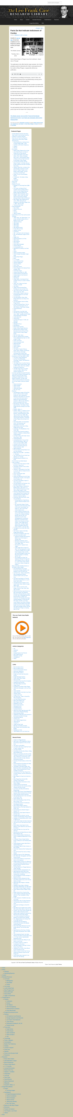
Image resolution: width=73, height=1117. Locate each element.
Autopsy (6, 1045)
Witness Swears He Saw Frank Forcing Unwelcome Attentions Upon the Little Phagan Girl (22, 952)
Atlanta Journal (37, 122)
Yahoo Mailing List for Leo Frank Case (21, 731)
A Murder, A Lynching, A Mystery (19, 136)
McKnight (15, 322)
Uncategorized (16, 657)
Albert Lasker (16, 240)
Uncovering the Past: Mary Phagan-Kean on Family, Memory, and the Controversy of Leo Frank (22, 773)
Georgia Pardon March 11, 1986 (20, 272)
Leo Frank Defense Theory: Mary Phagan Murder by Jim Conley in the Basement (21, 299)
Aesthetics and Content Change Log (21, 144)
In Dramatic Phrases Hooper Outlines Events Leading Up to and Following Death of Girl (22, 840)
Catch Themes (59, 964)
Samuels (15, 212)
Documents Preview (18, 266)
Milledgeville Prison (18, 323)
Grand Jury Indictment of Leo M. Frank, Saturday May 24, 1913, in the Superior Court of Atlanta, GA (22, 478)
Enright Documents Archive (11, 1012)
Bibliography (9, 980)
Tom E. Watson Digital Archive (20, 720)
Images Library (17, 685)
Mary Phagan (30, 124)
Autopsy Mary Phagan (18, 256)
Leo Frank (6, 978)
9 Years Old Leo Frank (18, 228)
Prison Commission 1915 (19, 342)
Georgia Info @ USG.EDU (19, 682)
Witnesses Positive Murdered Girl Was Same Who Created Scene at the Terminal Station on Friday (22, 880)
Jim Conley (21, 124)
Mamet (15, 210)
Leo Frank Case (17, 295)
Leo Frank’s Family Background (20, 357)
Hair (16, 502)
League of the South (18, 695)
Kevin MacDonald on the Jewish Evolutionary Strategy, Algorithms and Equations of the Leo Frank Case (21, 570)
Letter (15, 309)
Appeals (6, 1051)
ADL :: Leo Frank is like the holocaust (21, 233)
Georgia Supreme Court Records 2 (21, 275)
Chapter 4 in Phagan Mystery (20, 739)
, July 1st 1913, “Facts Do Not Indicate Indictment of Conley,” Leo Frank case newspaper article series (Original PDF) (26, 117)
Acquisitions (16, 231)
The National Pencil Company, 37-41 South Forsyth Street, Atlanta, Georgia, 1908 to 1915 (22, 584)
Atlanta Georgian (17, 385)
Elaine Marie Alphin (9, 1058)
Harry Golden (16, 207)
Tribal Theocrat (17, 721)
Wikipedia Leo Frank (18, 730)
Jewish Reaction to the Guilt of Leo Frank (22, 692)
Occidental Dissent (17, 707)
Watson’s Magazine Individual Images (21, 354)
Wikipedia (6, 1083)
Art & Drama (14, 149)
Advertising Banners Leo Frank (20, 238)
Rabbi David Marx (17, 343)
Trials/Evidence (47, 19)
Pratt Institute (16, 361)
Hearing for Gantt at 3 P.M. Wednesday (22, 854)
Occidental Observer (18, 709)
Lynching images (10, 1090)
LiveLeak (6, 1075)
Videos (15, 658)
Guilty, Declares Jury (18, 798)
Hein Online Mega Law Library (20, 683)
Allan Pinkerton (17, 241)
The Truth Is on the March (19, 745)
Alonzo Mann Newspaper (19, 244)
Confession (9, 1001)
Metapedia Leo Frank (18, 703)
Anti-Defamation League (10, 1060)
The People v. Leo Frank (10, 1110)
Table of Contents (17, 213)
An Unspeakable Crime (18, 247)
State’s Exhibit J (10, 1034)
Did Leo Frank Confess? (19, 672)
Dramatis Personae (37, 19)
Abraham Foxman (17, 230)
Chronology (7, 1038)
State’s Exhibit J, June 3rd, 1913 (21, 526)
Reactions (56, 19)
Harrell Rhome (8, 1079)
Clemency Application (18, 262)
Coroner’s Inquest (8, 1047)
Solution (6, 999)
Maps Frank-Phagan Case (19, 700)
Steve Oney (16, 347)
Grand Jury (7, 1049)
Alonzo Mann (16, 242)
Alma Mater (9, 982)
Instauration (7, 1073)
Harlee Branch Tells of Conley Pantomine (22, 900)
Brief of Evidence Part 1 (18, 667)
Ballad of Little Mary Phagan (11, 1105)
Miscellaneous (16, 325)
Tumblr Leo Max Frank (18, 724)
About (21, 19)
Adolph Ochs (16, 237)
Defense (6, 1014)
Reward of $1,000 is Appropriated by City (22, 869)
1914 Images (16, 226)
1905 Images (16, 223)
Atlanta (15, 251)
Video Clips (16, 179)
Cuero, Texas (16, 265)
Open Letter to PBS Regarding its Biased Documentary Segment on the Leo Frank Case (22, 743)
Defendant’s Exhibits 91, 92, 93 (14, 1023)
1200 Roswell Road (17, 221)
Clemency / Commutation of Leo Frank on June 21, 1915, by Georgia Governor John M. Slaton (22, 471)
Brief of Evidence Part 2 (18, 668)
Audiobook (16, 650)
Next (42, 28)
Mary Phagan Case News (19, 702)
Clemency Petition (17, 263)
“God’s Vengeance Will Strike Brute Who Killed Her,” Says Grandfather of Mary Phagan (22, 895)
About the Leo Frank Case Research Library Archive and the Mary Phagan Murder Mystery (19, 139)
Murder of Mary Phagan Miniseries (21, 328)
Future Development (16, 206)
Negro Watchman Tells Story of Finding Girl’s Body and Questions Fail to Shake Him (22, 931)
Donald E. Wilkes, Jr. (18, 409)
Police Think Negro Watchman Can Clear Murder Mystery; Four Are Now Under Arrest (22, 927)
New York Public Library (18, 335)
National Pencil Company (12, 1008)
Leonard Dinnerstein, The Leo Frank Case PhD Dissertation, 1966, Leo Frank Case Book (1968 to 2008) (21, 441)
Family (8, 984)
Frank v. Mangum (17, 474)
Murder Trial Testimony (10, 1044)
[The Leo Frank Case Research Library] (36, 11)
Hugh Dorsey (15, 124)
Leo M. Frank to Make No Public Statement (23, 821)
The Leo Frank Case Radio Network (19, 461)
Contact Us (14, 182)
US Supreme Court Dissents (13, 1016)
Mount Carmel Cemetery (19, 326)
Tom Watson (9, 1004)
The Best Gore (17, 718)
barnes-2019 (14, 181)
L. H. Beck (26, 124)
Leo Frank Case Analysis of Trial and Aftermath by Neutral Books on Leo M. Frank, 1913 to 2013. (21, 580)
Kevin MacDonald (10, 1010)
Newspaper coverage (24, 122)
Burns (15, 258)
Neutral (8, 1003)
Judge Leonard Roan (9, 995)
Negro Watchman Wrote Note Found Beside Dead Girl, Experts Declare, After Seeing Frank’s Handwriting (22, 873)
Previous (37, 28)
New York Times (17, 389)
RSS (43, 23)
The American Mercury (18, 717)
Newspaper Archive (17, 706)
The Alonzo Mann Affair (18, 205)
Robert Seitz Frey (8, 1070)
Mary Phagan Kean (9, 990)
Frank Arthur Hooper (18, 270)
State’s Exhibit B (17, 346)
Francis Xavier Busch (9, 1064)
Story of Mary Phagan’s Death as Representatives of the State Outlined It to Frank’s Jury (22, 807)
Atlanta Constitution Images (19, 252)
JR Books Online (17, 693)
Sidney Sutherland (9, 1081)
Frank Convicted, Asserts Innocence (21, 794)
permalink (14, 125)
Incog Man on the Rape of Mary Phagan (22, 686)
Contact (27, 19)
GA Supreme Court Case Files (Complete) (22, 681)
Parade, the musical (9, 1109)
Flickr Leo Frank (17, 679)
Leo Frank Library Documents (20, 699)
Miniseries (6, 1107)
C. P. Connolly (16, 259)
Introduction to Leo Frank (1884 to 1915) (20, 356)
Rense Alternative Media (19, 713)
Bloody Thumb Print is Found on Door (21, 892)
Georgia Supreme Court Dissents (14, 1018)
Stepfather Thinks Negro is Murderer (21, 885)
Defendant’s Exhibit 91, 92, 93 (21, 540)
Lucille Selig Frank (17, 316)
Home (15, 19)
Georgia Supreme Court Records (20, 652)
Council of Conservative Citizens (20, 669)
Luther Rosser (16, 318)
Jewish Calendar (17, 690)
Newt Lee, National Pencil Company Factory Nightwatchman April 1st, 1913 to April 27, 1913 (22, 338)
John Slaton (16, 286)
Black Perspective (8, 1062)
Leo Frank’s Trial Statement (13, 1019)
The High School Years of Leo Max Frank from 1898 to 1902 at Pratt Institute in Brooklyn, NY (21, 370)
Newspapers (7, 1092)
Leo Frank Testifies (17, 749)
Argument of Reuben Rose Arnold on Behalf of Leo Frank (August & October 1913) (22, 538)
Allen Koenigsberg (11, 1006)
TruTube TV (16, 722)
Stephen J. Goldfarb (9, 1071)
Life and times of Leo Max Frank (20, 311)
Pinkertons (7, 1055)
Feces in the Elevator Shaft (19, 473)
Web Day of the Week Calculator (20, 725)
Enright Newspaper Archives (19, 676)
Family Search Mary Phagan (19, 678)
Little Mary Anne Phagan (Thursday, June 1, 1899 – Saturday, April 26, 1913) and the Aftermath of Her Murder (22, 314)
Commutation (7, 1042)
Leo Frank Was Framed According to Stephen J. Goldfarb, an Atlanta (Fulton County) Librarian (22, 433)
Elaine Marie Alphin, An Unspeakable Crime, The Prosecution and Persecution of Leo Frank (21, 423)
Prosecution (7, 1027)
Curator (25, 35)
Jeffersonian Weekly (18, 388)
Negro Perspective (17, 448)
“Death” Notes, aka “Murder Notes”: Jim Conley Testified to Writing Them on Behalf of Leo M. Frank (22, 219)
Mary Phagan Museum (18, 654)
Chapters (15, 146)
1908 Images (16, 224)
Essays (15, 651)
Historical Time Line (18, 209)
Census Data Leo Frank (18, 261)
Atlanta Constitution (18, 384)
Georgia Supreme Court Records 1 (21, 273)
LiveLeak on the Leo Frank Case (20, 444)
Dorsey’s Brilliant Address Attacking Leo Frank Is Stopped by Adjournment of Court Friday (22, 836)
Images (6, 1088)
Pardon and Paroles (18, 340)
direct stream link (27, 637)
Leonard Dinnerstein (18, 308)
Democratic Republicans (19, 671)
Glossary (15, 147)
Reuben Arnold (17, 344)
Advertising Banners (9, 973)
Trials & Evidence (15, 462)
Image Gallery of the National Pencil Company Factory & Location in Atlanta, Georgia (22, 280)
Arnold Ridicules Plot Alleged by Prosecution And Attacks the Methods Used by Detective (21, 923)
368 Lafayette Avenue (18, 227)
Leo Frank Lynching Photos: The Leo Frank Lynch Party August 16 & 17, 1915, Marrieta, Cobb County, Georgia (21, 306)
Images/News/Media (34, 23)
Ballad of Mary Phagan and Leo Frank (21, 150)
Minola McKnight (8, 991)
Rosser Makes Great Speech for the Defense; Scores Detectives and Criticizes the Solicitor (22, 826)
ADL (14, 648)
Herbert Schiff (16, 276)
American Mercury (17, 245)
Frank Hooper (9, 1031)
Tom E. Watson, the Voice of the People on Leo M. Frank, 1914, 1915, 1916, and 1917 (21, 588)
